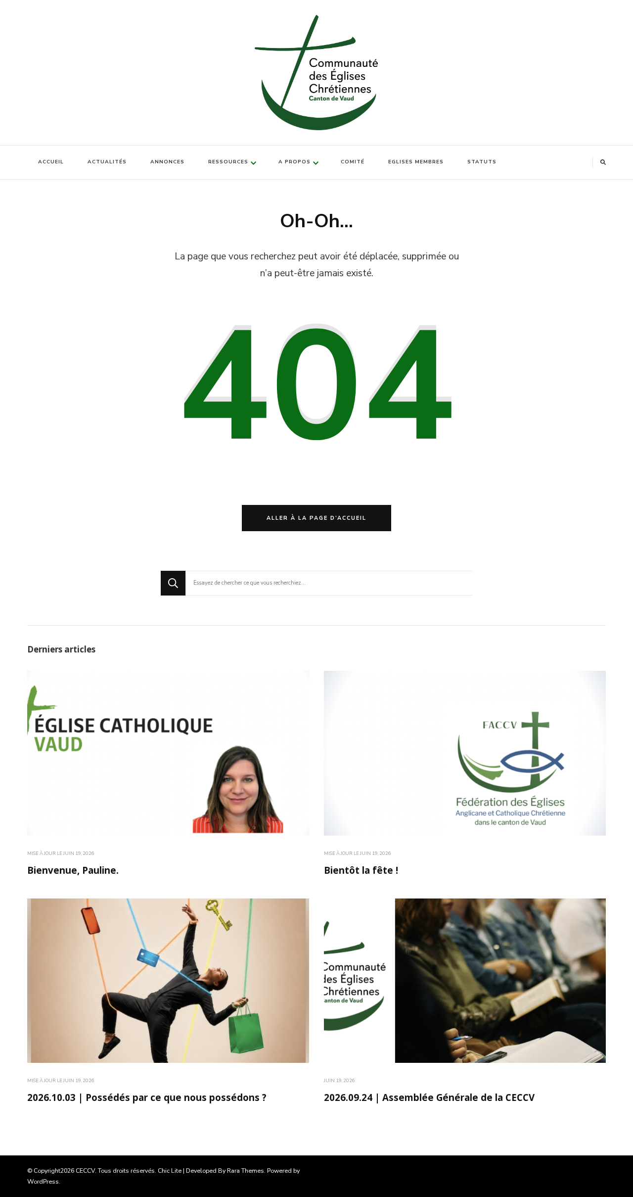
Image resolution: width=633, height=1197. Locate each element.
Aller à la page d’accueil (316, 518)
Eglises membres (416, 161)
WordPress (43, 1181)
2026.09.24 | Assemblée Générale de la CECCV (429, 1099)
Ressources (228, 161)
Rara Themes (245, 1170)
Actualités (107, 161)
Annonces (167, 161)
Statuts (482, 161)
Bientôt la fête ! (361, 871)
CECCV (85, 1170)
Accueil (51, 161)
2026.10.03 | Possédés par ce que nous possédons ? (147, 1099)
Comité (352, 161)
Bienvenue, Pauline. (73, 871)
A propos (294, 161)
